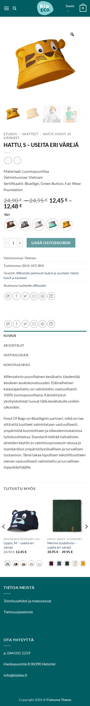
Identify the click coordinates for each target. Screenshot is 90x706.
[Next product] (8, 160)
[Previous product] (17, 160)
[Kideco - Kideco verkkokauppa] (45, 8)
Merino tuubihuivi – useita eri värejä (62, 545)
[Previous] (4, 536)
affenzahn (39, 285)
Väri (7, 214)
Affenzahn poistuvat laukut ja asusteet (42, 273)
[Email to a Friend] (34, 296)
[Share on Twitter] (25, 296)
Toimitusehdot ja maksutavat (27, 600)
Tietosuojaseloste (18, 611)
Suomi (70, 6)
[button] (6, 8)
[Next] (86, 536)
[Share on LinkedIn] (51, 296)
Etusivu (10, 134)
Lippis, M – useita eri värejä (19, 545)
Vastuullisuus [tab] (16, 355)
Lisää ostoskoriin (51, 243)
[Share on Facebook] (17, 296)
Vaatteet (30, 134)
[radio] (11, 225)
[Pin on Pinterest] (43, 296)
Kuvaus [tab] (10, 336)
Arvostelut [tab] (14, 345)
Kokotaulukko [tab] (17, 365)
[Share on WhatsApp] (8, 296)
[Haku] (14, 8)
